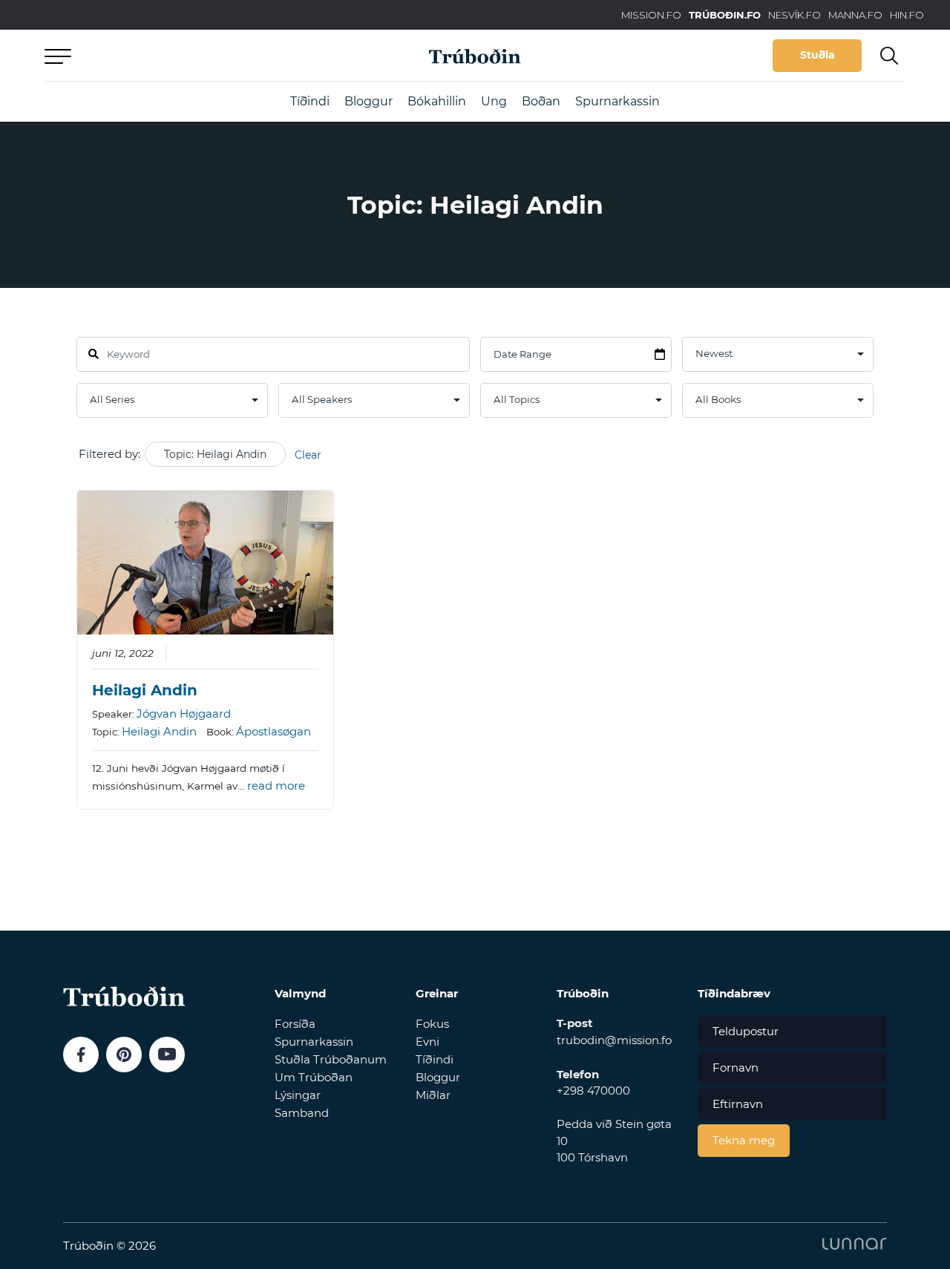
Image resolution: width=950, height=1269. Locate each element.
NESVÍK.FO (794, 15)
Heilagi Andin (144, 690)
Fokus (432, 1024)
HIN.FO (907, 15)
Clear (308, 455)
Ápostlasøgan (273, 731)
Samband (302, 1113)
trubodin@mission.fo (614, 1040)
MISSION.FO (651, 15)
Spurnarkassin (617, 101)
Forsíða (295, 1024)
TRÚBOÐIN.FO (725, 15)
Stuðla (817, 55)
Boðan (541, 101)
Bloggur (368, 101)
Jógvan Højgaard (184, 713)
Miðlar (433, 1095)
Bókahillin (436, 101)
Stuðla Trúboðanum (331, 1059)
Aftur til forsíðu (182, 55)
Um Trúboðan (314, 1077)
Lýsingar (298, 1095)
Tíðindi (310, 101)
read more (276, 785)
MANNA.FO (855, 15)
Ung (494, 101)
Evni (427, 1041)
